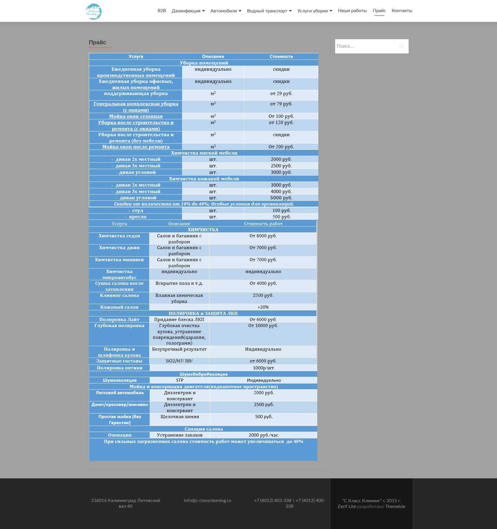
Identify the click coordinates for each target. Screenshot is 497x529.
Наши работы (352, 10)
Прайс (379, 10)
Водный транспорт (267, 11)
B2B (162, 10)
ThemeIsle (395, 506)
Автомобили (224, 11)
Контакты (402, 10)
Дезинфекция (186, 11)
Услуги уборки (312, 11)
